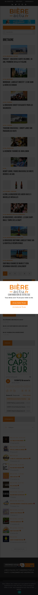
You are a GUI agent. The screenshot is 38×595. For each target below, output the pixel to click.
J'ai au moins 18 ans (19, 303)
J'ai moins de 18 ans (19, 307)
